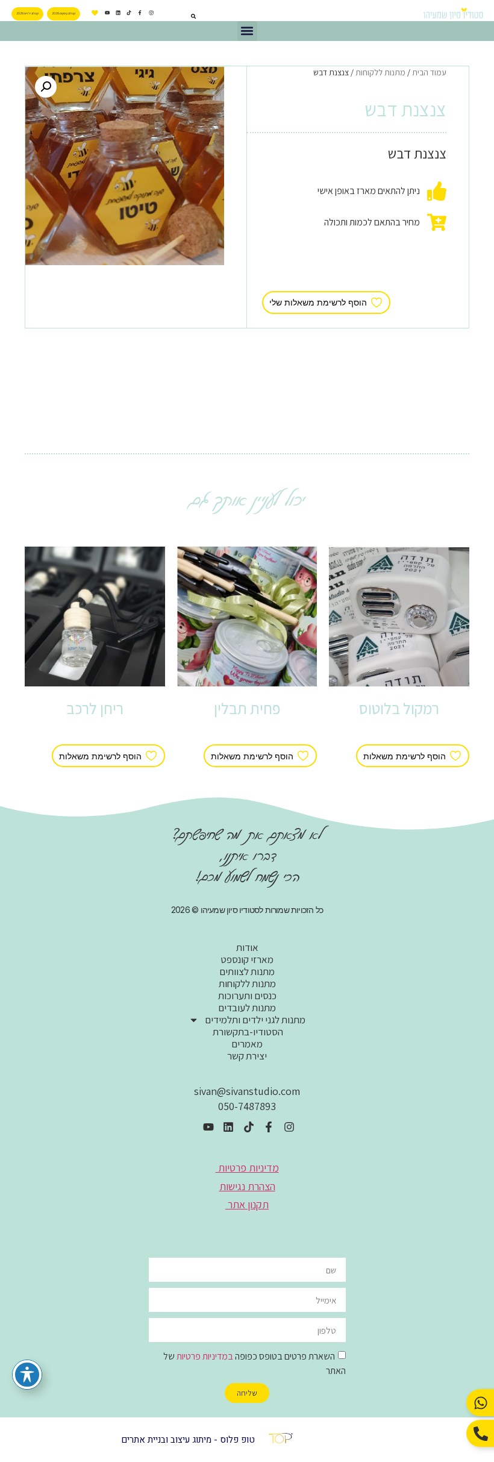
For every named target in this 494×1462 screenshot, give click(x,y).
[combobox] (178, 16)
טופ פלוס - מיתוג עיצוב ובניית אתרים (188, 1439)
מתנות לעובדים (247, 1008)
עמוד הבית (429, 72)
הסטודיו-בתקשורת (247, 1032)
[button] (247, 31)
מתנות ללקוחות (380, 72)
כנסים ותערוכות (247, 996)
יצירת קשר (247, 1056)
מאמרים (247, 1044)
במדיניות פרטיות (205, 1356)
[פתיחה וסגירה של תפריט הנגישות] (27, 1374)
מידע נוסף (399, 733)
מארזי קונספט (247, 959)
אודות (247, 947)
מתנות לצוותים (247, 971)
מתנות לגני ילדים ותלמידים (255, 1020)
